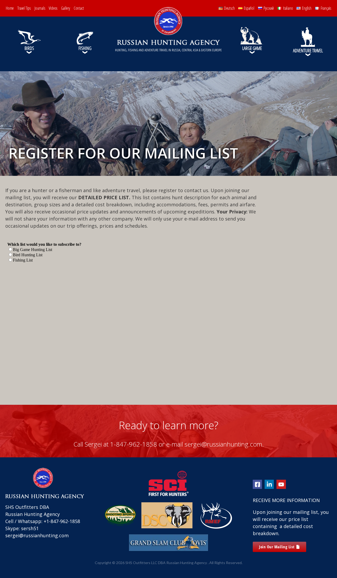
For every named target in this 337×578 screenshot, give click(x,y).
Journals (39, 8)
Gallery (65, 8)
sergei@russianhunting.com (37, 535)
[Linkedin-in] (269, 484)
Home (10, 8)
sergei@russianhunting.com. (224, 444)
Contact (79, 8)
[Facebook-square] (257, 484)
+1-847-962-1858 (62, 521)
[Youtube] (281, 484)
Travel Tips (24, 8)
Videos (53, 8)
